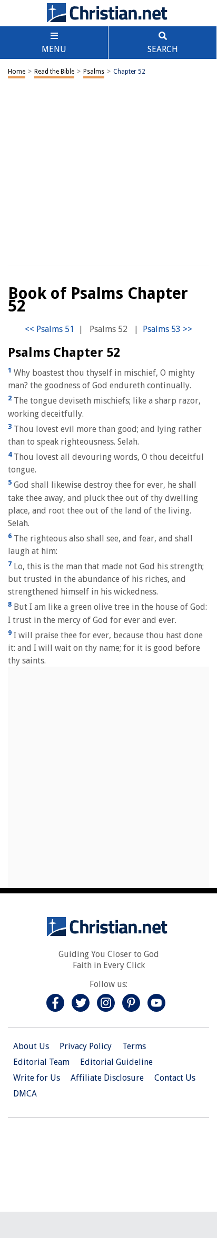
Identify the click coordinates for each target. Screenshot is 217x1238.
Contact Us (174, 1078)
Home (16, 71)
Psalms (93, 71)
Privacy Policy (86, 1046)
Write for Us (36, 1078)
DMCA (25, 1094)
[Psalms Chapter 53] (167, 329)
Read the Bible (54, 71)
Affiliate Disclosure (107, 1078)
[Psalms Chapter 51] (49, 329)
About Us (31, 1046)
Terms (134, 1046)
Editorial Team (41, 1062)
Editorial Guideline (116, 1062)
